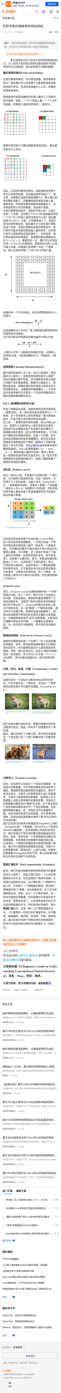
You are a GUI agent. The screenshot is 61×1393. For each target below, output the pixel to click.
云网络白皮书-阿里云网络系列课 (18, 1270)
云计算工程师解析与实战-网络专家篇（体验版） (26, 1264)
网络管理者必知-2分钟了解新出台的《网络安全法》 (28, 1288)
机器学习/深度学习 (21, 990)
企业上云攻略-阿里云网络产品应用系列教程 (24, 1276)
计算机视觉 (38, 990)
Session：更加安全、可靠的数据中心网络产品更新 (27, 1327)
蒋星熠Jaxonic (9, 1022)
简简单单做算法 (9, 1040)
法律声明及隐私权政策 (12, 1374)
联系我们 (30, 1355)
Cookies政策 (28, 1374)
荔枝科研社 (7, 1093)
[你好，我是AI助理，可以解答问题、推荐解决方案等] (43, 11)
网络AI (5, 1075)
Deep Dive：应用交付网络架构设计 (20, 1315)
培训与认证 (32, 1362)
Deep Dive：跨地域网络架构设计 (19, 1321)
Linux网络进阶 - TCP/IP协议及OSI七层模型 (24, 1282)
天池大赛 (23, 1362)
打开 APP (52, 4)
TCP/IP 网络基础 (11, 1258)
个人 (56, 18)
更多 (5, 1296)
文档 (5, 1362)
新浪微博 (17, 1347)
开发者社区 (13, 1362)
